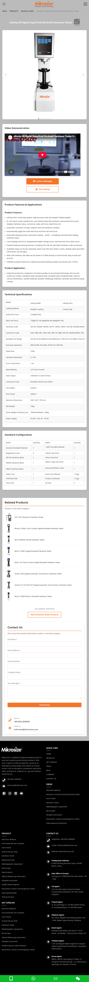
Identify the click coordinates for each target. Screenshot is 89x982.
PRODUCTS (14, 11)
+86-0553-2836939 (22, 721)
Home (4, 11)
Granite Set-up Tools (9, 852)
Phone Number (14, 661)
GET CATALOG (51, 762)
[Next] (83, 74)
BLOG (48, 770)
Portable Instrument (54, 815)
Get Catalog (44, 189)
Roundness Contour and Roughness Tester (62, 819)
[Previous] (5, 74)
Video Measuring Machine (56, 823)
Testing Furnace (8, 897)
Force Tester (51, 798)
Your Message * (14, 683)
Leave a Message (44, 181)
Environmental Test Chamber (13, 843)
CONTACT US (51, 778)
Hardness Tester (27, 11)
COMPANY (50, 774)
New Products (7, 872)
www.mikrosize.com (66, 851)
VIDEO (48, 766)
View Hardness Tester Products (44, 614)
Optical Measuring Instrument (13, 876)
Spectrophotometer (9, 893)
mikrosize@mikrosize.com (26, 729)
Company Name (14, 672)
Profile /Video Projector (10, 884)
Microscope (50, 811)
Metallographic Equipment (56, 807)
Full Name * (12, 639)
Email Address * (14, 650)
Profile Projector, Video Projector (14, 945)
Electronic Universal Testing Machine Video (63, 794)
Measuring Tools (8, 860)
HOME (48, 754)
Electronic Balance (53, 790)
